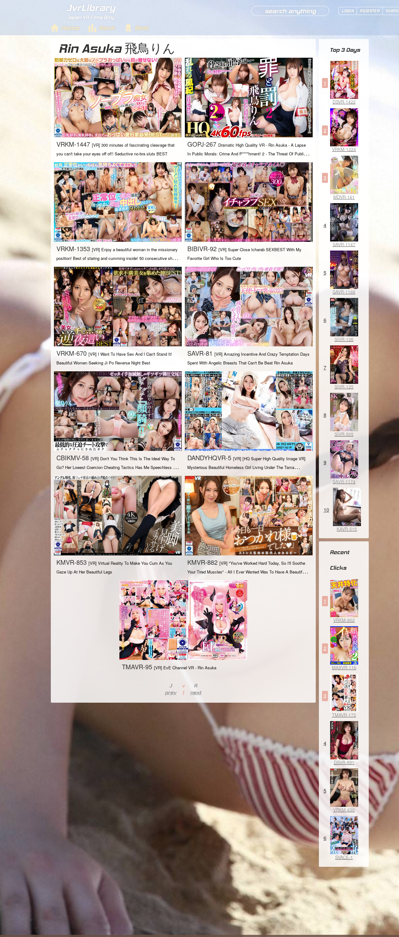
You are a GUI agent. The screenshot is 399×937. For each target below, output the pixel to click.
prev (170, 692)
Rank (107, 28)
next (195, 692)
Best (141, 28)
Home (70, 28)
